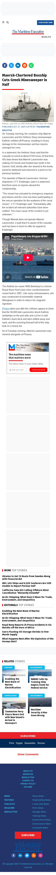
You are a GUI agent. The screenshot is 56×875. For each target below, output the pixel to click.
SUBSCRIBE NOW (45, 23)
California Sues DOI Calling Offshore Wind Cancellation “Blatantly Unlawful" (25, 591)
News (7, 796)
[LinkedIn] (20, 855)
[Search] (7, 22)
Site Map (28, 787)
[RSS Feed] (33, 855)
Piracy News (38, 796)
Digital (19, 743)
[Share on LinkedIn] (18, 65)
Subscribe (28, 835)
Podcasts (9, 804)
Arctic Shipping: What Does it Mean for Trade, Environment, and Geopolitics (27, 598)
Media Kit (46, 37)
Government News (41, 819)
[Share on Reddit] (24, 65)
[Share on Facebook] (4, 65)
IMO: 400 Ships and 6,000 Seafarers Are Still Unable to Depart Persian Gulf (26, 584)
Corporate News (40, 827)
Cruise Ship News (40, 804)
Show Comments (28, 754)
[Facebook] (13, 855)
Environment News (41, 823)
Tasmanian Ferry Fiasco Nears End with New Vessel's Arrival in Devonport (14, 717)
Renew (41, 743)
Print (11, 743)
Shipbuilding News (41, 800)
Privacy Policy (28, 784)
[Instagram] (40, 855)
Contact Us (28, 780)
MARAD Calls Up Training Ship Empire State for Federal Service (40, 683)
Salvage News (39, 811)
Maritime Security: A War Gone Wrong (39, 712)
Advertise (28, 774)
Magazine (9, 808)
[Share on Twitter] (11, 65)
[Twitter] (27, 855)
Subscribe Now (38, 370)
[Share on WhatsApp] (31, 65)
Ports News (38, 808)
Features (9, 800)
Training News (39, 816)
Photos (5, 308)
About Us (28, 771)
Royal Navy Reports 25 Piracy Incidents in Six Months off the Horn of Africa (26, 626)
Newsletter (30, 743)
